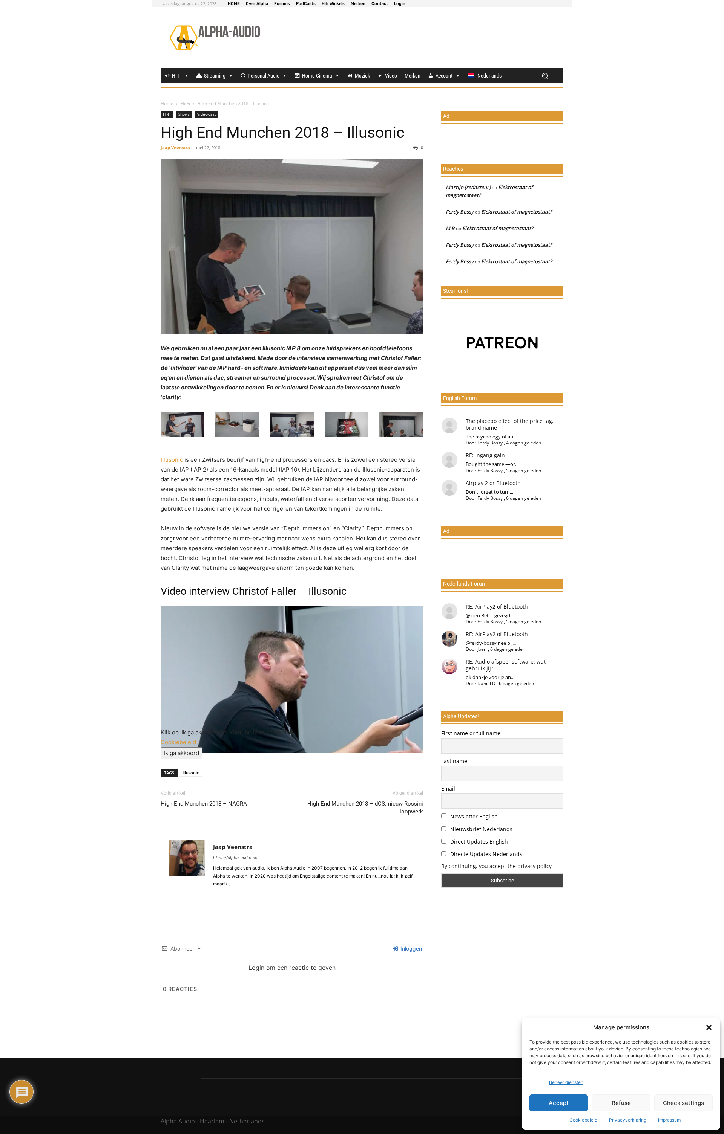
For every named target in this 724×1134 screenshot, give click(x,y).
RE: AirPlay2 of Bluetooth (497, 606)
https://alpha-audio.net (236, 857)
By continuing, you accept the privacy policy (496, 866)
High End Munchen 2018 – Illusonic (282, 133)
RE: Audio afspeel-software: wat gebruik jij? (506, 665)
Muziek (362, 76)
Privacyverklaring (627, 1120)
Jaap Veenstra (175, 147)
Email (448, 788)
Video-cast (206, 114)
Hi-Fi (176, 76)
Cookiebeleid (583, 1120)
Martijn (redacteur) (468, 187)
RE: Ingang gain (485, 455)
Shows (184, 114)
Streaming (214, 76)
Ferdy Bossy (460, 211)
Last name (454, 761)
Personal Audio (263, 76)
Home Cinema (317, 76)
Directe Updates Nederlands (485, 854)
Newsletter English (473, 816)
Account (444, 76)
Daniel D (486, 683)
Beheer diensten (566, 1082)
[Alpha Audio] (215, 37)
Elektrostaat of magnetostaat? (516, 211)
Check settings (683, 1103)
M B (450, 228)
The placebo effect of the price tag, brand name (510, 424)
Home (167, 103)
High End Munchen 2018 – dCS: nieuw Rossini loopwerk (365, 807)
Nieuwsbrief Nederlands (480, 829)
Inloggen (410, 948)
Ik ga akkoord (181, 753)
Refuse (621, 1103)
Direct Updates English (478, 841)
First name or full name (470, 733)
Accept (559, 1103)
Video (391, 76)
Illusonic (172, 459)
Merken (412, 76)
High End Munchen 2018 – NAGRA (204, 803)
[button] (709, 1027)
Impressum (669, 1120)
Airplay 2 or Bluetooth (493, 483)
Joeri (482, 649)
